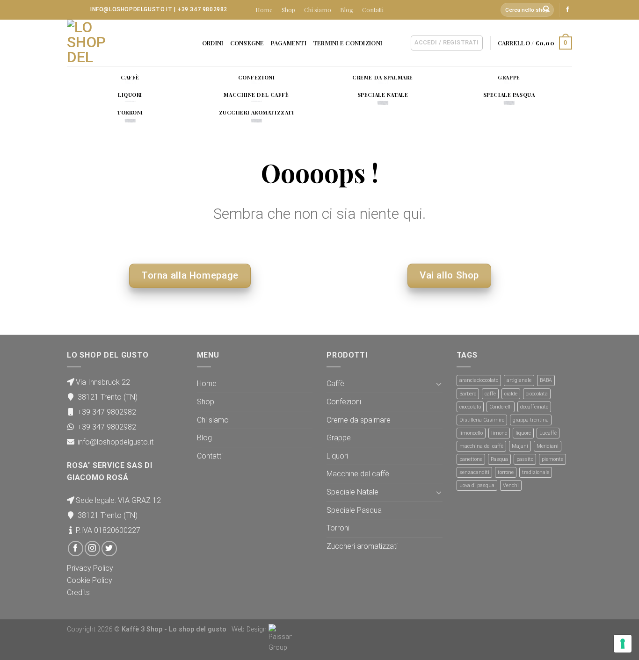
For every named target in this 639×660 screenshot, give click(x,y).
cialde (510, 394)
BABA (546, 380)
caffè (490, 394)
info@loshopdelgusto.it (131, 9)
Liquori (337, 456)
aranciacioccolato (478, 380)
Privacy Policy (90, 568)
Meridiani (548, 446)
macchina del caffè (481, 446)
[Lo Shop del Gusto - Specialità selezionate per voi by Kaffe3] (113, 43)
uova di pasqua (476, 485)
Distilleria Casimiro (481, 420)
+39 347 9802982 (202, 9)
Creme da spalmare (359, 420)
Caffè (335, 383)
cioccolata (537, 394)
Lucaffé (548, 433)
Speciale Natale (352, 492)
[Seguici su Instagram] (92, 548)
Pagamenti (288, 43)
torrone (506, 472)
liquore (523, 433)
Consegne (247, 43)
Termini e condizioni (347, 43)
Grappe (339, 437)
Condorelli (500, 407)
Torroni (338, 528)
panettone (470, 459)
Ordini (213, 43)
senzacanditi (474, 472)
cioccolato (470, 407)
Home (264, 10)
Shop (288, 10)
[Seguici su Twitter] (109, 548)
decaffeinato (534, 407)
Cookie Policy (89, 580)
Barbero (467, 394)
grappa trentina (531, 420)
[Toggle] (439, 383)
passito (524, 459)
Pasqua (499, 459)
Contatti (373, 10)
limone (499, 433)
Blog (346, 10)
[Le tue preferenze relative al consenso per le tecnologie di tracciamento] (623, 644)
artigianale (519, 380)
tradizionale (535, 472)
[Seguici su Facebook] (567, 10)
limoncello (471, 433)
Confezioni (344, 401)
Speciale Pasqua (354, 510)
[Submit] (547, 10)
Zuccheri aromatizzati (362, 546)
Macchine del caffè (358, 473)
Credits (78, 592)
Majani (520, 446)
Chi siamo (317, 10)
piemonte (552, 459)
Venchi (511, 485)
